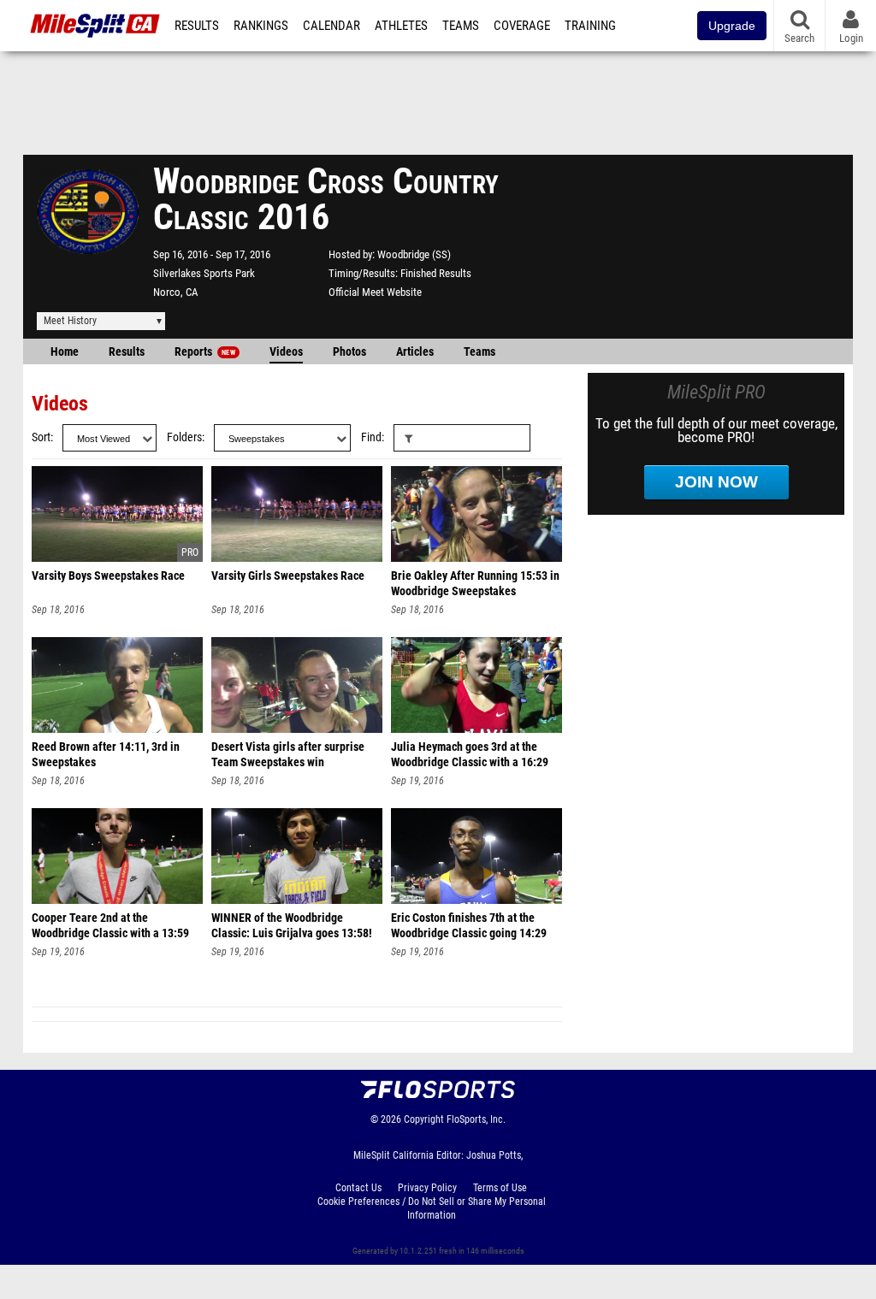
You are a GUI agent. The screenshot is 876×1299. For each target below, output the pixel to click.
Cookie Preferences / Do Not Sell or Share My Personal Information (431, 1208)
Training (590, 25)
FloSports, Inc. (476, 1119)
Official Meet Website (375, 292)
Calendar (331, 25)
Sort (41, 437)
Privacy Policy (427, 1188)
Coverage (522, 25)
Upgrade (731, 25)
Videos (286, 352)
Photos (349, 352)
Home (64, 352)
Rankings (261, 25)
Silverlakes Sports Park (204, 273)
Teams (460, 25)
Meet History (70, 321)
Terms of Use (500, 1188)
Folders (184, 437)
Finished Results (435, 273)
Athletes (401, 25)
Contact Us (358, 1188)
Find (371, 437)
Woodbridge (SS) (414, 254)
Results (197, 25)
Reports (205, 352)
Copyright (424, 1119)
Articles (415, 352)
